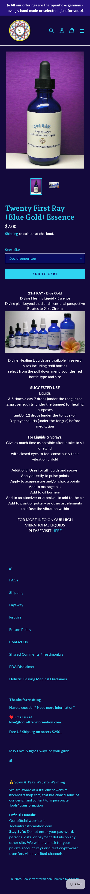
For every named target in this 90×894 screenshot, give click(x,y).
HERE (57, 530)
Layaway (16, 604)
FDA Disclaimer (22, 666)
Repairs (15, 617)
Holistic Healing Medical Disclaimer (38, 679)
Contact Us (18, 642)
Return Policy (20, 629)
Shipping (11, 234)
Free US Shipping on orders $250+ (35, 732)
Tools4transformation (37, 879)
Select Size (12, 250)
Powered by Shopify (66, 879)
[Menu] (82, 30)
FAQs (13, 580)
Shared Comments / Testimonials (36, 654)
